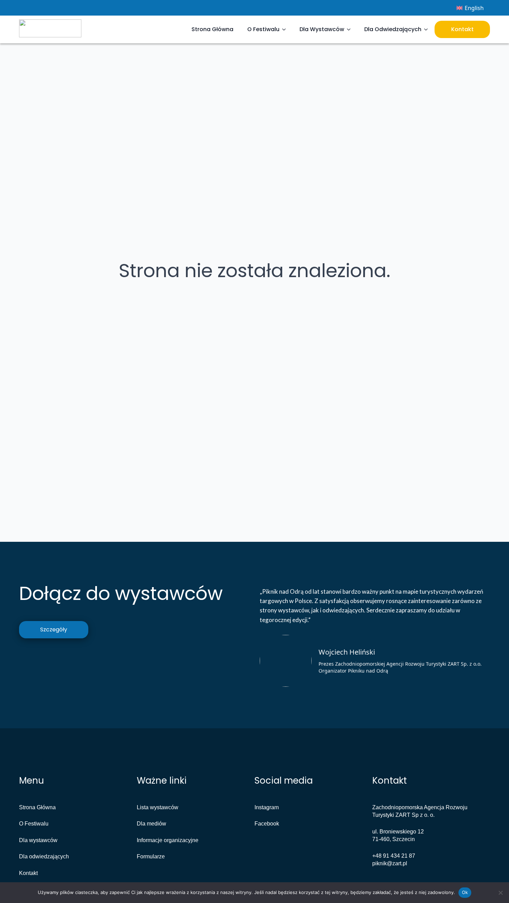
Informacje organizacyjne (167, 840)
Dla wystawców (38, 840)
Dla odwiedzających (44, 856)
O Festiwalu (263, 29)
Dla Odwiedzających (392, 29)
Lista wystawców (157, 807)
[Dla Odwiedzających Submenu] (428, 29)
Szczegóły (53, 629)
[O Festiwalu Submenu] (286, 29)
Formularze (151, 856)
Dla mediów (151, 824)
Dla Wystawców (322, 29)
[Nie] (500, 892)
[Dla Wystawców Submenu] (350, 29)
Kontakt (462, 29)
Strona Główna (212, 29)
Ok (465, 892)
